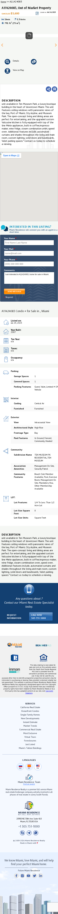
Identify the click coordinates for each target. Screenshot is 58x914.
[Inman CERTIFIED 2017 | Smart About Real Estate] (14, 670)
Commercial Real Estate (30, 729)
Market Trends (30, 725)
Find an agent (29, 784)
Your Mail (9, 249)
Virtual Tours (30, 737)
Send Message (14, 291)
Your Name (10, 238)
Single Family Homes (30, 714)
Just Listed (30, 744)
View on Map (18, 70)
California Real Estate (30, 707)
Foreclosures (30, 740)
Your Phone (10, 260)
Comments (9, 270)
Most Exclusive (30, 733)
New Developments (30, 718)
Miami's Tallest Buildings (30, 748)
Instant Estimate (30, 722)
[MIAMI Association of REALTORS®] (14, 645)
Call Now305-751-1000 (38, 616)
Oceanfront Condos (30, 711)
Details (16, 61)
